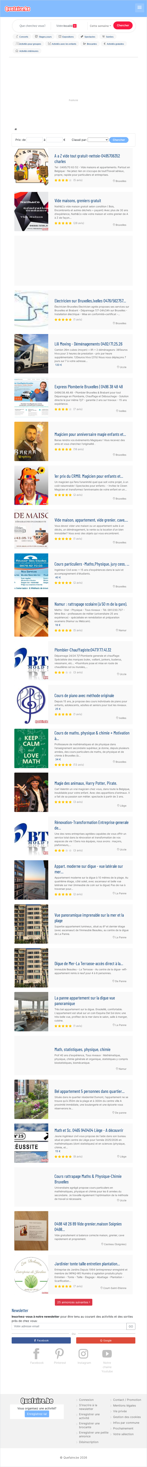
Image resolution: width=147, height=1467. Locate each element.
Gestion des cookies (127, 1417)
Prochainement (123, 1428)
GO (131, 1326)
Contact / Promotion (127, 1400)
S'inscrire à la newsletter (88, 1407)
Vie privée (120, 1411)
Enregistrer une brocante (89, 1425)
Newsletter (20, 1310)
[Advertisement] (73, 261)
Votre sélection (123, 1434)
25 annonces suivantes (73, 1302)
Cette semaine (99, 26)
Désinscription (88, 1442)
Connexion (86, 1400)
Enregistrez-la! (37, 1414)
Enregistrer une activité (89, 1416)
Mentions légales (124, 1405)
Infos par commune (126, 1422)
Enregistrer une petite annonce (93, 1434)
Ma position (68, 26)
